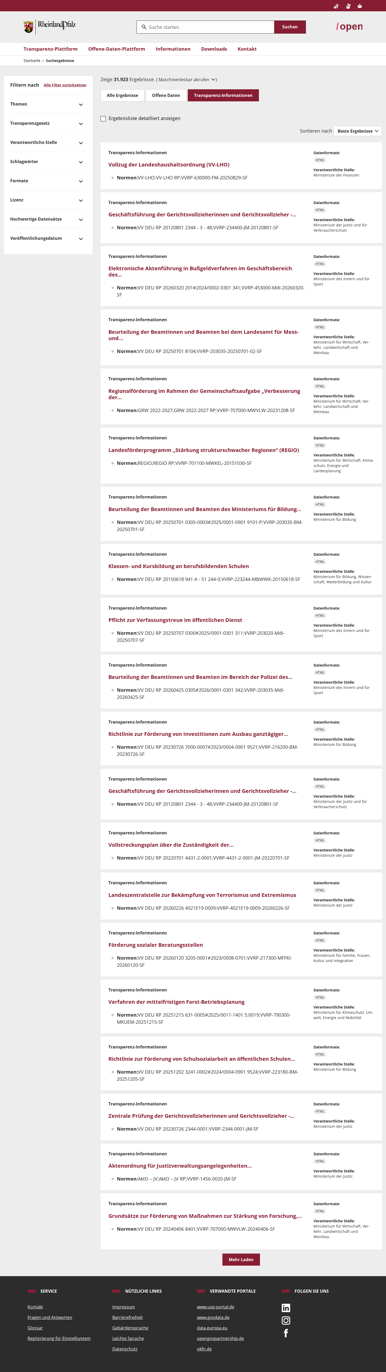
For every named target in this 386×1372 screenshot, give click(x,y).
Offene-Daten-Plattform (116, 49)
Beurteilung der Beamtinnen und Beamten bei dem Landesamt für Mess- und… (203, 335)
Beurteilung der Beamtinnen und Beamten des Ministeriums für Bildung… (204, 509)
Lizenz (16, 200)
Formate (19, 181)
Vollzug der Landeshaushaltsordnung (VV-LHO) (168, 164)
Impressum (123, 1307)
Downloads (214, 49)
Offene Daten (166, 95)
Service (48, 1291)
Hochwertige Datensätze (36, 219)
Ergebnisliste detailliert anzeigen (144, 118)
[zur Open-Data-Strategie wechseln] (349, 26)
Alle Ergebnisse (122, 95)
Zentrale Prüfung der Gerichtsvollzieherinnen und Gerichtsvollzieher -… (201, 1115)
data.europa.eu (212, 1328)
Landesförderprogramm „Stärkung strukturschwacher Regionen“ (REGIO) (203, 450)
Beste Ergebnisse (356, 131)
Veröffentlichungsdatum (36, 238)
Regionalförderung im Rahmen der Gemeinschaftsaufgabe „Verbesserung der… (204, 394)
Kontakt (247, 49)
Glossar (35, 1328)
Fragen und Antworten (50, 1317)
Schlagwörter (24, 161)
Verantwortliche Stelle (33, 142)
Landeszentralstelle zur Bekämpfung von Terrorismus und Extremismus (202, 894)
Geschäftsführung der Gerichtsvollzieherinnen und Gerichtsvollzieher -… (202, 214)
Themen (18, 104)
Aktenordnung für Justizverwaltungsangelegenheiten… (180, 1165)
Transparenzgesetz (30, 123)
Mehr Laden (241, 1259)
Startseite (32, 60)
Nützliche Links (143, 1291)
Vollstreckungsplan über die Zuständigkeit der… (171, 844)
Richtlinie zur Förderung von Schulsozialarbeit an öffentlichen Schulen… (201, 1058)
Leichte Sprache (128, 1338)
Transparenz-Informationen (223, 95)
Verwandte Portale (232, 1291)
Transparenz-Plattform (51, 49)
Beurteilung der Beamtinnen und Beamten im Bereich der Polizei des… (200, 676)
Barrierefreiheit (127, 1317)
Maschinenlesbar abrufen (184, 79)
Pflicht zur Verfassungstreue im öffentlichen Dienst (175, 619)
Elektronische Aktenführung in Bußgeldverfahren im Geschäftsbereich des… (200, 271)
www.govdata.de (213, 1317)
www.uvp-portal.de (215, 1307)
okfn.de (204, 1349)
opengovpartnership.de (220, 1338)
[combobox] (205, 27)
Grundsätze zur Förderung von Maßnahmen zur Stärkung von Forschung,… (205, 1215)
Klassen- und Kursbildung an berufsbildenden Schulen (178, 566)
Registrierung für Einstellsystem (59, 1338)
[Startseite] (50, 26)
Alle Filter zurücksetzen (65, 84)
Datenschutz (125, 1349)
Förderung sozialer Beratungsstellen (155, 944)
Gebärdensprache (130, 1328)
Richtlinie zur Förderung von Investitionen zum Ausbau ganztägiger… (198, 733)
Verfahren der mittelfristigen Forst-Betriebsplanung (176, 1001)
